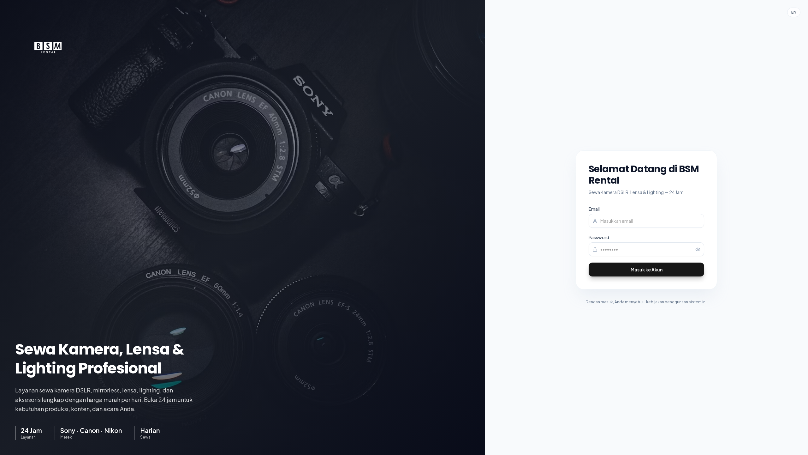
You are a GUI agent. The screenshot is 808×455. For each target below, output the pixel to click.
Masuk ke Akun (646, 269)
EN (793, 12)
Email (594, 209)
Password (599, 237)
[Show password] (697, 249)
